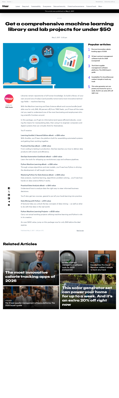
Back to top (80, 230)
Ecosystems (47, 6)
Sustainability (36, 6)
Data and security (59, 6)
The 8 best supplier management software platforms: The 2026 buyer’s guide (101, 69)
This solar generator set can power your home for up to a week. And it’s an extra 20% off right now (102, 89)
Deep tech (25, 6)
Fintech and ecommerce (76, 6)
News (3, 1)
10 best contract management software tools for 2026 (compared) (102, 58)
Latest (18, 6)
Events (9, 1)
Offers (59, 18)
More (100, 6)
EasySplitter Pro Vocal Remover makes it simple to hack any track (102, 79)
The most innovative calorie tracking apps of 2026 (101, 50)
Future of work (91, 6)
